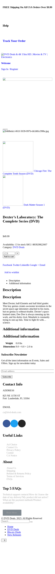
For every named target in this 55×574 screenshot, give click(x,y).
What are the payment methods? (18, 500)
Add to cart (9, 256)
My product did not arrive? (35, 497)
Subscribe (6, 377)
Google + (34, 265)
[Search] (31, 521)
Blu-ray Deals (14, 532)
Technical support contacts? (16, 494)
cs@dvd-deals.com (12, 412)
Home (10, 526)
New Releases (14, 535)
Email (42, 265)
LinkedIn (24, 265)
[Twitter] (14, 423)
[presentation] (4, 129)
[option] (27, 131)
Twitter (16, 265)
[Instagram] (22, 423)
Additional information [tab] (20, 283)
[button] (12, 513)
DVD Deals (18, 247)
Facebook (7, 265)
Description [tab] (14, 280)
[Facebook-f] (6, 423)
